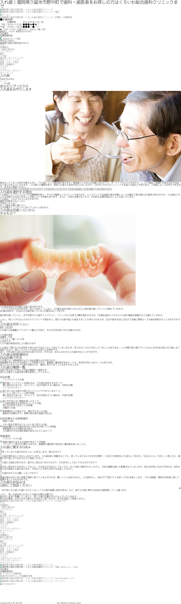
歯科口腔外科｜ (37, 593)
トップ (3, 81)
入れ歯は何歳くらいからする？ (31, 189)
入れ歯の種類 (88, 189)
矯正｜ (65, 593)
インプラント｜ (53, 593)
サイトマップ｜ (87, 597)
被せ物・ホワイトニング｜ (92, 593)
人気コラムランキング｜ (42, 597)
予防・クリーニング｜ (116, 593)
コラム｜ (25, 597)
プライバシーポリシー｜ (67, 597)
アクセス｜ (14, 597)
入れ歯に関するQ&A (103, 189)
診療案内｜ (23, 593)
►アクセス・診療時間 (10, 574)
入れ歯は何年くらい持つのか (55, 189)
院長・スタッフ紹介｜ (139, 593)
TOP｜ (12, 593)
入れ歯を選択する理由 (8, 189)
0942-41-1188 (69, 567)
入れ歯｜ (74, 593)
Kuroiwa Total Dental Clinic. (39, 603)
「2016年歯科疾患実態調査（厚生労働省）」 (21, 309)
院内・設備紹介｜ (159, 593)
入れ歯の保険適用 (75, 189)
